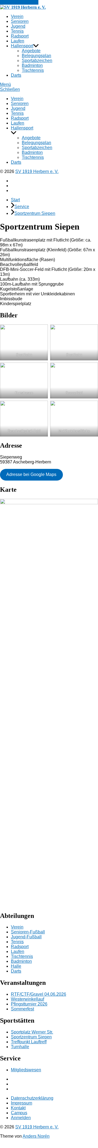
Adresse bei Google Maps (31, 474)
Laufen (17, 41)
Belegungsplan (36, 55)
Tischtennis (33, 70)
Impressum (21, 1103)
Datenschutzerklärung (32, 1098)
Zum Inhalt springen (19, 2)
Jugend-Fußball (26, 937)
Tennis (17, 31)
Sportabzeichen (37, 60)
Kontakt (18, 1108)
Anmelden (21, 1117)
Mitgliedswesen (26, 1069)
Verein (17, 16)
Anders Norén (36, 1136)
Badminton (32, 65)
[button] (49, 84)
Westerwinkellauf (27, 999)
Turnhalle (20, 1046)
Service (21, 206)
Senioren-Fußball (28, 932)
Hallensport (22, 46)
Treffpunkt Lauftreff (29, 1041)
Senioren (20, 21)
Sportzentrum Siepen (34, 213)
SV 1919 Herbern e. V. (37, 171)
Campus (19, 1112)
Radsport (20, 36)
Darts (16, 75)
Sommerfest (22, 1009)
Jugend (18, 26)
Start (15, 199)
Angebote (31, 50)
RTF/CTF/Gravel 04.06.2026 (38, 994)
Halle (16, 966)
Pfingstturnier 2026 (29, 1004)
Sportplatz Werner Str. (32, 1032)
